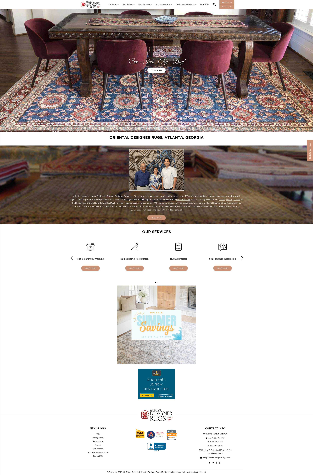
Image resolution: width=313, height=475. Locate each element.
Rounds (173, 206)
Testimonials (98, 449)
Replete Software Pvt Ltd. (195, 472)
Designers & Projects (185, 4)
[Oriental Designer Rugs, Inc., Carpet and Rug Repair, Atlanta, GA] (156, 447)
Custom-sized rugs (187, 206)
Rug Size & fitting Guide (98, 452)
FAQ (98, 434)
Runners (165, 206)
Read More (156, 218)
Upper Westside (183, 199)
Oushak (237, 199)
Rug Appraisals (176, 210)
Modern (229, 199)
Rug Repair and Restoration (155, 210)
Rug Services (144, 4)
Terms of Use (97, 441)
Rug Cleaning (135, 210)
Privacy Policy (98, 438)
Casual (222, 199)
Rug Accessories (163, 4)
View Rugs (156, 70)
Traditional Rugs (79, 203)
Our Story (112, 4)
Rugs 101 (204, 4)
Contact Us (98, 456)
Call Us (227, 6)
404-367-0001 (216, 446)
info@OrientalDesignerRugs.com (216, 458)
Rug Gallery (128, 4)
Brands (98, 445)
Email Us (228, 2)
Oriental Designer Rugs (150, 472)
